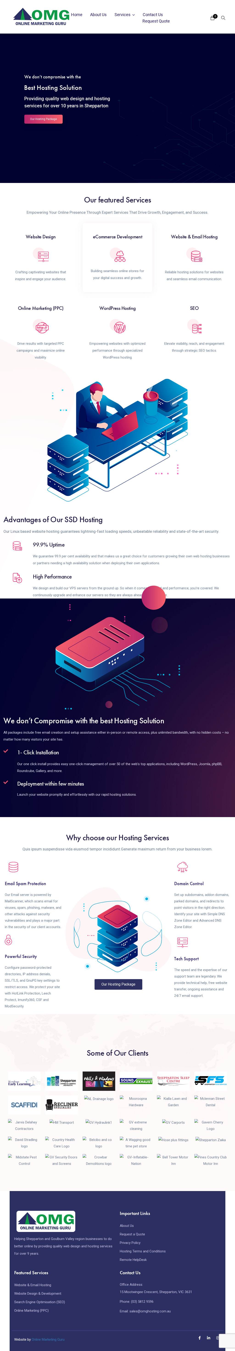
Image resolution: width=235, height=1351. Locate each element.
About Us (98, 14)
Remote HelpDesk (133, 1260)
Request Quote (156, 21)
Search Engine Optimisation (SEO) (39, 1302)
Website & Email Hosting (32, 1285)
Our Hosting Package (43, 119)
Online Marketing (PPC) (31, 1310)
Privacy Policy (130, 1243)
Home (76, 14)
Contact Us (153, 14)
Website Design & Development (37, 1293)
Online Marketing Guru (48, 1339)
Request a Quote (132, 1234)
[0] (212, 19)
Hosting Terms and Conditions (143, 1251)
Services (123, 14)
